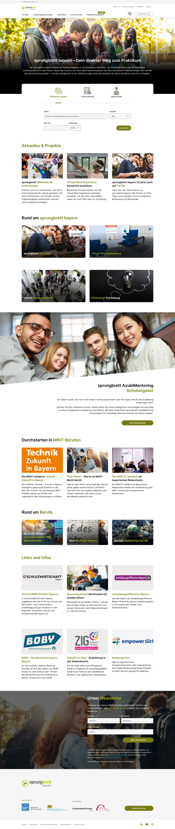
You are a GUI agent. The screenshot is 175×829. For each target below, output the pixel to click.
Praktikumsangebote (95, 15)
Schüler (25, 15)
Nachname (125, 716)
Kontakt (24, 824)
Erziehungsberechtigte (43, 15)
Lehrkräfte (61, 15)
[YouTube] (147, 824)
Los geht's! (124, 128)
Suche (46, 111)
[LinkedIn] (141, 824)
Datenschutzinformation (49, 824)
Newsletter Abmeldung (118, 755)
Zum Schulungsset (137, 423)
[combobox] (120, 116)
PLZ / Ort (47, 123)
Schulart (113, 111)
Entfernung (73, 123)
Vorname (91, 716)
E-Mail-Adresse (94, 727)
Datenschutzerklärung (110, 757)
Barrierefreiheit (66, 824)
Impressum (34, 824)
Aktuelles (140, 7)
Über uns (116, 7)
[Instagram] (152, 824)
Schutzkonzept (79, 824)
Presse (148, 7)
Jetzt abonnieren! (138, 740)
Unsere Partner (139, 808)
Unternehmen (76, 15)
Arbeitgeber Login (143, 14)
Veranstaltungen (128, 7)
